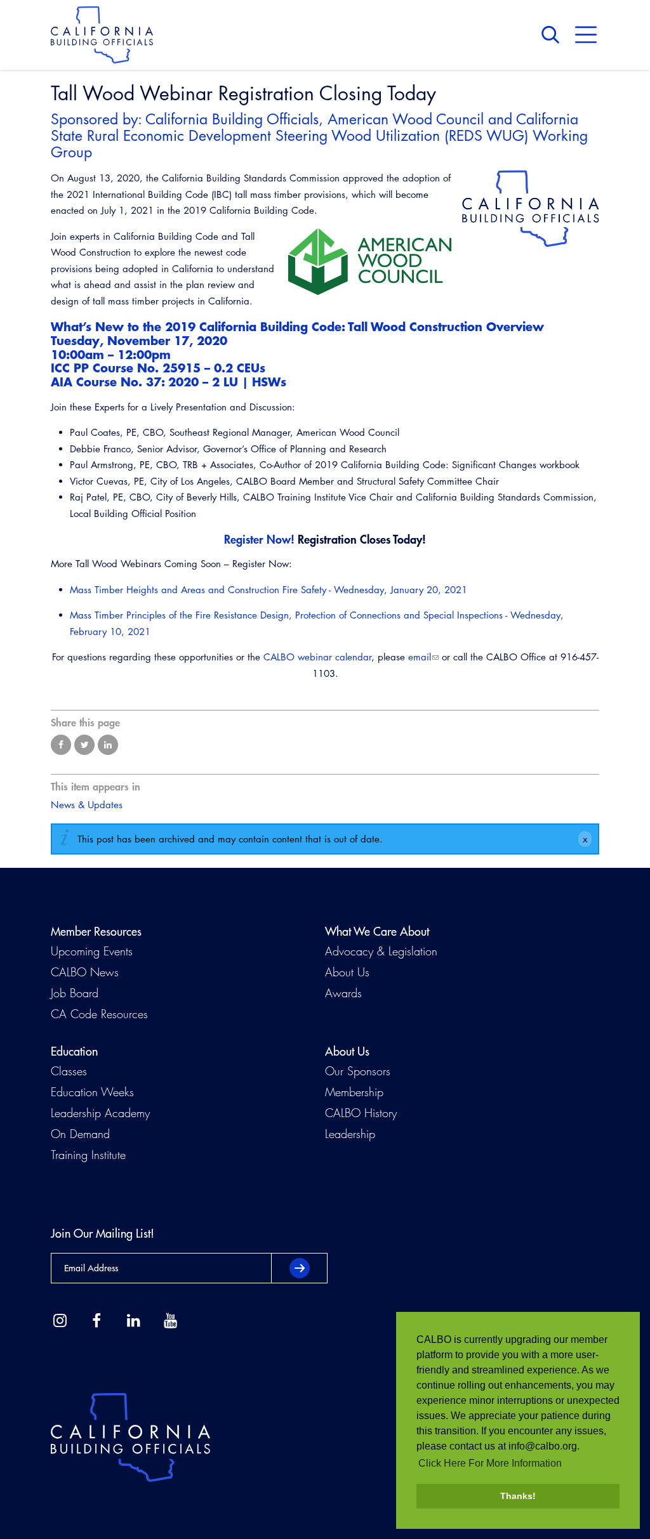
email (419, 657)
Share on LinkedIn (108, 745)
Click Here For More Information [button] (490, 1463)
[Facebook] (96, 1321)
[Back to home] (102, 35)
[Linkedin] (133, 1321)
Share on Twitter (84, 745)
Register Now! (259, 539)
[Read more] (530, 208)
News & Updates (87, 805)
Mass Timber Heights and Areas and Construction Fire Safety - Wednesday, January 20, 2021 (268, 590)
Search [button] (553, 35)
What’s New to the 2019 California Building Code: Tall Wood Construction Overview (297, 326)
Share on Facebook (61, 745)
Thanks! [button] (518, 1496)
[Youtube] (170, 1321)
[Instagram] (59, 1321)
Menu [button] (586, 35)
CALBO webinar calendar (317, 657)
